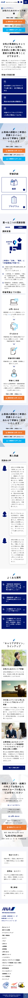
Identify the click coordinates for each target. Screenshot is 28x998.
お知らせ (4, 943)
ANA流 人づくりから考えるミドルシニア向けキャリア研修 (14, 702)
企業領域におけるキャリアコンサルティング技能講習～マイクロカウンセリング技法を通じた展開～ (13, 745)
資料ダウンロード (18, 2)
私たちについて (6, 927)
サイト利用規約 (6, 976)
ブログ (4, 941)
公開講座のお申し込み (15, 29)
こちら (9, 314)
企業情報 (4, 946)
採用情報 (4, 949)
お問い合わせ (21, 2)
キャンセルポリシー (7, 971)
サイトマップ (5, 979)
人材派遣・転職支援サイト (8, 916)
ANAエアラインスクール (8, 920)
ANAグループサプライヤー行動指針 (11, 960)
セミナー (4, 938)
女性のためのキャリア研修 (13, 669)
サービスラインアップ (7, 932)
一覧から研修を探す (13, 767)
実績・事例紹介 (6, 935)
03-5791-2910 (15, 836)
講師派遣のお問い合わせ (15, 21)
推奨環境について (6, 973)
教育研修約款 (5, 968)
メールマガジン (15, 805)
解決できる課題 (6, 930)
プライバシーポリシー (7, 965)
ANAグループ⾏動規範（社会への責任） (12, 962)
